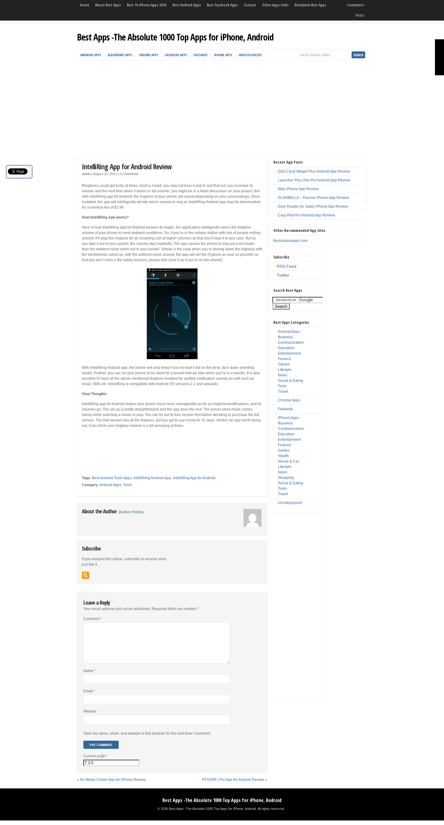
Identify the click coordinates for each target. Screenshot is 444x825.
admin (86, 174)
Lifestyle (284, 370)
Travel (283, 391)
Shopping (286, 478)
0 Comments (129, 174)
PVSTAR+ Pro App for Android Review (233, 780)
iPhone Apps (223, 55)
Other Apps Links (275, 5)
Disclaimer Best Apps (310, 5)
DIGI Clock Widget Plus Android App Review (314, 171)
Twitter (283, 275)
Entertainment (289, 353)
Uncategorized (250, 55)
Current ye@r (95, 756)
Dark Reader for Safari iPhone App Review (313, 206)
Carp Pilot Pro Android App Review (306, 215)
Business (285, 337)
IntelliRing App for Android (194, 478)
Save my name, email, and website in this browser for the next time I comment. (147, 733)
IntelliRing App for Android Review (127, 166)
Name (89, 671)
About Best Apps (108, 5)
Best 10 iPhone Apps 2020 (146, 5)
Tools (127, 485)
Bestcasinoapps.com (290, 241)
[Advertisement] (222, 106)
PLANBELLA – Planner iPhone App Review (313, 198)
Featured (201, 55)
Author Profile (131, 512)
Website (90, 711)
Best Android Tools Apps (112, 478)
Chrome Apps (148, 55)
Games (284, 364)
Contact (250, 5)
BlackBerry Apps (120, 55)
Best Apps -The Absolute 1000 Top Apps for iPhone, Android (175, 37)
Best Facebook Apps (222, 5)
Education (286, 348)
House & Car (288, 461)
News (282, 375)
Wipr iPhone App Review (298, 189)
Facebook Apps (176, 55)
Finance (284, 359)
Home (84, 5)
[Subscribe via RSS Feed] (85, 575)
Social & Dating (290, 380)
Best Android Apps (186, 5)
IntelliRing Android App (152, 478)
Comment (92, 619)
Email (89, 691)
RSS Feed (286, 266)
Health (283, 456)
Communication (291, 342)
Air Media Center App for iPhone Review (113, 780)
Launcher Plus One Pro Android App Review (314, 180)
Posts (360, 15)
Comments (355, 5)
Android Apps (90, 55)
